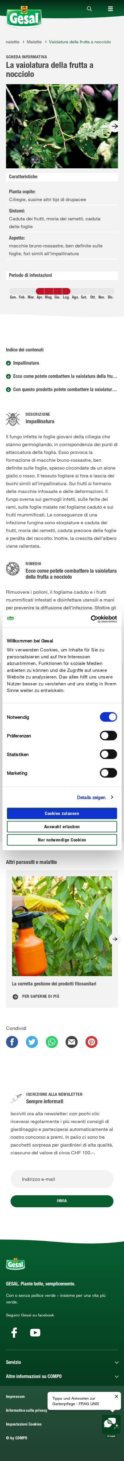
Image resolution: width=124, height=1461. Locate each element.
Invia (62, 1201)
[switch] (108, 735)
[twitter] (32, 1042)
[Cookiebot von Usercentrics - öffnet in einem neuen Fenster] (90, 619)
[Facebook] (14, 1333)
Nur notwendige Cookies (62, 840)
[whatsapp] (52, 1042)
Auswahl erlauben (62, 827)
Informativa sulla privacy (26, 1411)
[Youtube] (35, 1333)
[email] (72, 1042)
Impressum (15, 1397)
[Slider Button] (115, 126)
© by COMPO (16, 1439)
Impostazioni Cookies (24, 1425)
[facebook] (12, 1042)
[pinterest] (91, 1042)
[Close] (89, 9)
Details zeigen (91, 797)
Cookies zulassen (62, 813)
